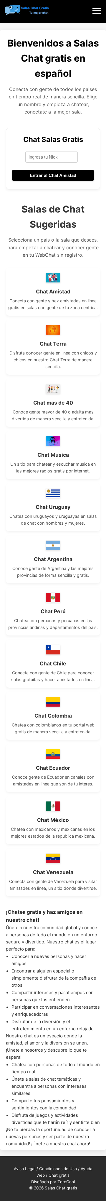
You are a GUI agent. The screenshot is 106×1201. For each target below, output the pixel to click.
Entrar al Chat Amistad (53, 175)
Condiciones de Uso (58, 1168)
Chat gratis (59, 1175)
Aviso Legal (24, 1168)
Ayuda (86, 1168)
